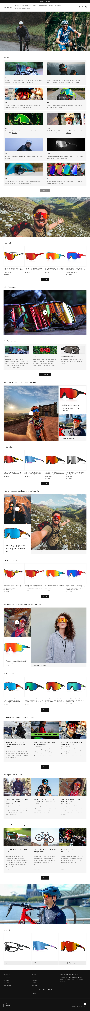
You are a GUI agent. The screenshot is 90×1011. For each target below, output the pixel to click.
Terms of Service (7, 977)
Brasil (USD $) (7, 1005)
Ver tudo (45, 767)
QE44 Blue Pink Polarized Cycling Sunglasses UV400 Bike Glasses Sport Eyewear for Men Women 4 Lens (54, 270)
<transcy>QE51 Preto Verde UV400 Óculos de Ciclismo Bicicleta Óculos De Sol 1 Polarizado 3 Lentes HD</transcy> (75, 700)
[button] (79, 7)
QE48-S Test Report (7, 985)
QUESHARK (76, 1006)
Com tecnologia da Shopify (82, 1006)
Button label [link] (45, 190)
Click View (31, 82)
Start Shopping (45, 374)
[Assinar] (56, 993)
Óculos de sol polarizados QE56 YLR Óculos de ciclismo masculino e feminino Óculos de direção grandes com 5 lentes (13, 473)
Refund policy (6, 980)
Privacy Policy (6, 982)
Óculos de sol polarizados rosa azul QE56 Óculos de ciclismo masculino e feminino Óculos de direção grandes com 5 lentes (32, 473)
